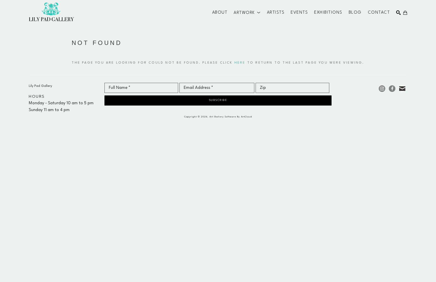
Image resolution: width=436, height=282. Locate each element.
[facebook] (392, 88)
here (240, 62)
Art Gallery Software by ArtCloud (230, 117)
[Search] (398, 12)
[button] (247, 12)
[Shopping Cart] (405, 12)
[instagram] (382, 88)
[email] (402, 88)
